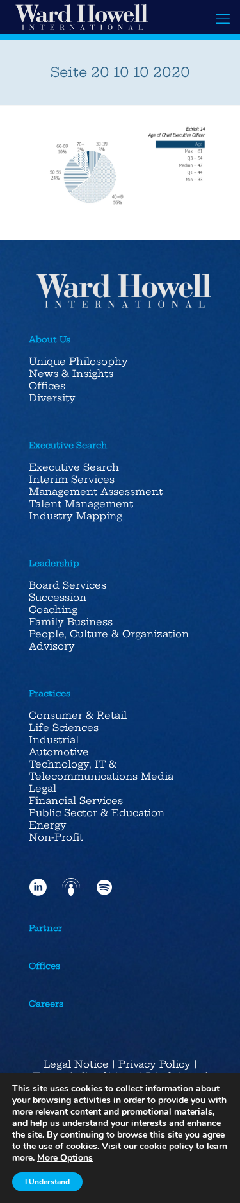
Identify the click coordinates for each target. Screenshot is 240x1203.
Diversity (52, 398)
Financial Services (76, 801)
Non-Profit (56, 837)
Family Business (71, 622)
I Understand (47, 1182)
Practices (49, 693)
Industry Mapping (75, 516)
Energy (48, 825)
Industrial (54, 740)
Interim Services (72, 479)
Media (157, 776)
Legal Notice (76, 1064)
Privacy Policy (154, 1064)
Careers (46, 1003)
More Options (65, 1158)
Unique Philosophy (78, 361)
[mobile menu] (223, 19)
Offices (47, 386)
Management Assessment (96, 491)
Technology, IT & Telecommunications (83, 770)
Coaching (53, 609)
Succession (57, 597)
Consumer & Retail (78, 715)
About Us (49, 339)
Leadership (54, 563)
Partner (45, 928)
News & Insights (71, 373)
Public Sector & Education (96, 813)
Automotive (59, 752)
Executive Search (68, 445)
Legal (42, 788)
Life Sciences (64, 727)
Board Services (67, 585)
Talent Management (81, 504)
